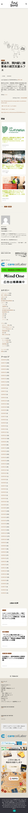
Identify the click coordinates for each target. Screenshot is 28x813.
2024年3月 (3, 426)
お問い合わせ (4, 696)
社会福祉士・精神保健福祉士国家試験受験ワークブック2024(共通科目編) (13, 658)
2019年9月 (3, 580)
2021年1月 (3, 530)
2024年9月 (3, 410)
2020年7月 (3, 549)
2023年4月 (3, 457)
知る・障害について (7, 693)
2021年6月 (3, 514)
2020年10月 (4, 539)
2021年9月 (3, 504)
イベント (4, 319)
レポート (3, 302)
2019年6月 (3, 590)
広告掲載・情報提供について (8, 688)
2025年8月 (3, 388)
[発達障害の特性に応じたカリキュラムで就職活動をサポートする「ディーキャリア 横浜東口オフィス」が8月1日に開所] (13, 182)
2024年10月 (4, 407)
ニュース (3, 60)
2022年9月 (3, 479)
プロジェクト (5, 308)
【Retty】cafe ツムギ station (8, 109)
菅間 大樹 (20, 79)
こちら (5, 94)
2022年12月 (4, 470)
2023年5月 (3, 454)
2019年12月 (4, 571)
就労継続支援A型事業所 (6, 300)
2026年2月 (3, 378)
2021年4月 (3, 520)
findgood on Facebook (7, 706)
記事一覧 (3, 690)
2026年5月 (3, 369)
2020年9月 (3, 542)
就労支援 (9, 206)
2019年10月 (4, 577)
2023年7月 (3, 448)
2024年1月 (3, 429)
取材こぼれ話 (5, 334)
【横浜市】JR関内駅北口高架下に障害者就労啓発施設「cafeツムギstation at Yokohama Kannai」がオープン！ (13, 140)
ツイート (3, 719)
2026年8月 (3, 359)
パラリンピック (4, 293)
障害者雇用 (4, 330)
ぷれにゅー (3, 686)
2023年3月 (3, 460)
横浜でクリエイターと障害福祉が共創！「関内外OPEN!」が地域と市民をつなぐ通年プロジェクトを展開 (13, 166)
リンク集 (3, 700)
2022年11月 (4, 473)
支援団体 (4, 306)
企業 (3, 314)
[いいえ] (26, 805)
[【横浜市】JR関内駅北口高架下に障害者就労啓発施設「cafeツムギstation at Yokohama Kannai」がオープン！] (13, 129)
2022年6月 (3, 489)
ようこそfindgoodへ (6, 328)
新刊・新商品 (4, 295)
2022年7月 (3, 485)
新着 (2, 351)
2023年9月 (3, 441)
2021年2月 (3, 526)
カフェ (6, 206)
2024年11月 (4, 403)
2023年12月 (4, 432)
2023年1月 (3, 467)
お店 (3, 315)
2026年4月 (3, 372)
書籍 (2, 298)
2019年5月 (3, 593)
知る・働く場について (7, 695)
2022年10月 (4, 476)
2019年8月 (3, 583)
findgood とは (4, 698)
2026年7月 (3, 362)
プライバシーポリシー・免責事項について (11, 701)
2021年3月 (3, 523)
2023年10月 (4, 438)
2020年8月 (3, 545)
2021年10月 (4, 501)
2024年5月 (3, 422)
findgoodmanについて (7, 327)
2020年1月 (3, 567)
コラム (2, 323)
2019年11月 (4, 574)
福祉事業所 (4, 312)
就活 (3, 332)
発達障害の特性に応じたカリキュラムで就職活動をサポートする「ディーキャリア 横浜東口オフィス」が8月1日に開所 (13, 193)
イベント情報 (5, 342)
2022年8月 (3, 482)
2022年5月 (3, 492)
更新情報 (4, 344)
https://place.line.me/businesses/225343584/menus (13, 112)
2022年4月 (3, 495)
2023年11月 (4, 435)
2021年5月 (3, 517)
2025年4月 (3, 397)
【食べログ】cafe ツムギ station (8, 106)
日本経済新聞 (24, 97)
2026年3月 (3, 375)
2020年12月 (4, 533)
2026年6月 (3, 366)
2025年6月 (3, 394)
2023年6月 (3, 451)
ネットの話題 (5, 340)
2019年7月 (3, 586)
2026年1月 (3, 381)
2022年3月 (3, 498)
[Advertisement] (14, 24)
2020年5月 (3, 555)
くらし (3, 304)
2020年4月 (3, 558)
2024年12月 (4, 400)
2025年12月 (4, 385)
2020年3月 (3, 561)
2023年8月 (3, 444)
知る (2, 691)
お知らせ (3, 297)
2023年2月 (3, 463)
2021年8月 (3, 507)
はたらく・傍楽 (5, 325)
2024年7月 (3, 416)
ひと (3, 317)
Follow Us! (15, 676)
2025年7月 (3, 391)
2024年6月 (3, 419)
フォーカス (3, 349)
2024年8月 (3, 413)
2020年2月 (3, 564)
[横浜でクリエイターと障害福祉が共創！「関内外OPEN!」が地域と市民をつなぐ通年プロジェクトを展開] (13, 156)
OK (14, 810)
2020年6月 (3, 552)
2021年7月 (3, 511)
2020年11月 (4, 536)
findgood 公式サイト (6, 685)
